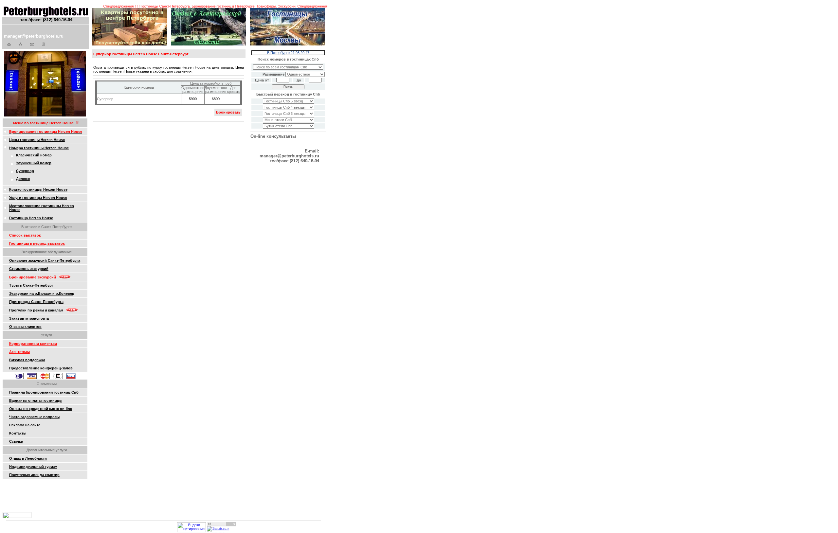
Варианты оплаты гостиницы (35, 400)
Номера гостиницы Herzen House (39, 148)
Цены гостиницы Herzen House (37, 140)
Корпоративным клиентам (33, 344)
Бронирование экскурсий (32, 277)
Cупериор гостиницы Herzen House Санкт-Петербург (141, 54)
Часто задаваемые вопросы (34, 417)
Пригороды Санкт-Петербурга (36, 302)
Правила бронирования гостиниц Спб (44, 392)
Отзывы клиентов (25, 327)
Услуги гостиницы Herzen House (38, 198)
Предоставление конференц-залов (41, 368)
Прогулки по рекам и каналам (36, 310)
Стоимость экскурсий (28, 269)
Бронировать (228, 112)
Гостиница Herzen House (31, 218)
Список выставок (25, 235)
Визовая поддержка (27, 360)
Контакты (17, 433)
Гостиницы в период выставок (37, 243)
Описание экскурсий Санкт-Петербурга (44, 260)
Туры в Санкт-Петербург (31, 285)
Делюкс (23, 179)
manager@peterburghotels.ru (34, 36)
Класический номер (34, 155)
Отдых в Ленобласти (28, 458)
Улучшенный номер (33, 163)
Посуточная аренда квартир (34, 475)
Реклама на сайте (24, 425)
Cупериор (25, 171)
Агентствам (19, 352)
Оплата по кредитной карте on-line (40, 409)
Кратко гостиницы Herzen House (38, 189)
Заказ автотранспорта (29, 318)
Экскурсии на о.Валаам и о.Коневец (41, 293)
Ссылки (16, 441)
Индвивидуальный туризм (33, 467)
